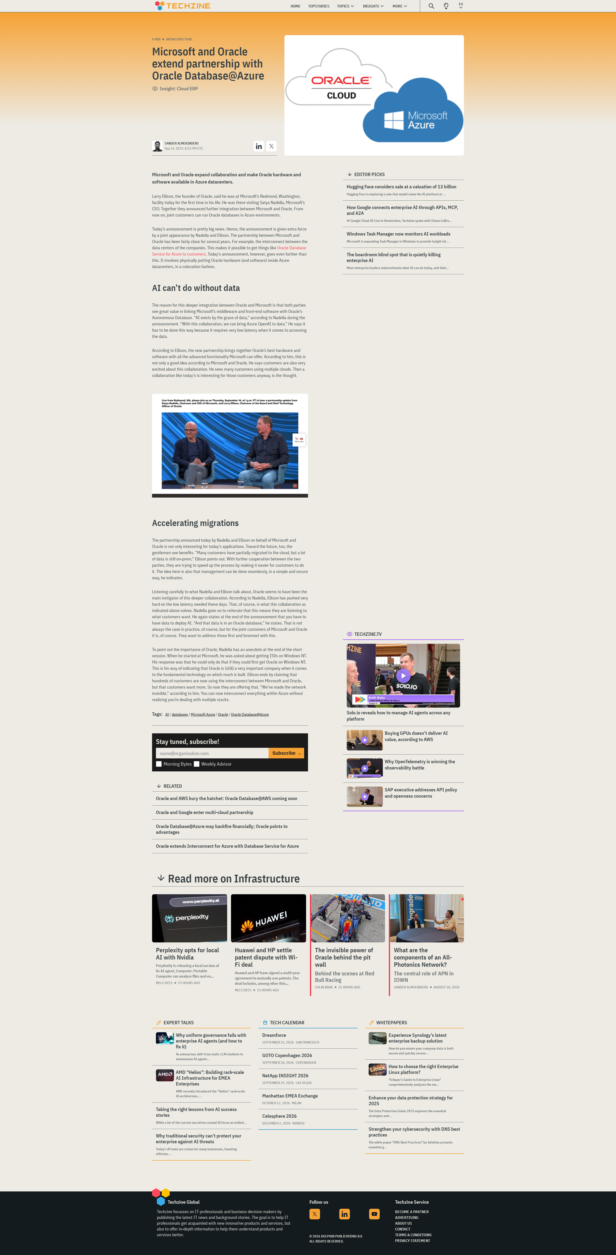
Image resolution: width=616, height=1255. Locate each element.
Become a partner (412, 1211)
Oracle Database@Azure (250, 714)
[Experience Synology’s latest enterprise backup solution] (378, 1044)
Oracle (223, 714)
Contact (402, 1229)
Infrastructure (179, 39)
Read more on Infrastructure (234, 878)
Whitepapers (391, 1022)
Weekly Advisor (216, 764)
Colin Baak (324, 987)
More (398, 6)
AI (167, 714)
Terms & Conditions (413, 1234)
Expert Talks (179, 1022)
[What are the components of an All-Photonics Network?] (427, 918)
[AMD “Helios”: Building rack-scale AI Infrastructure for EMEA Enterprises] (165, 1083)
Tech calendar (287, 1022)
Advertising (406, 1217)
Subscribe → (287, 753)
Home (296, 6)
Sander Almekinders (411, 987)
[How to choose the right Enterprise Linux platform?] (378, 1075)
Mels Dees (164, 983)
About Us (403, 1223)
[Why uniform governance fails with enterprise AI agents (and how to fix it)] (165, 1046)
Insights (371, 6)
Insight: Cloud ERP (179, 88)
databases (180, 714)
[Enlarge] (301, 407)
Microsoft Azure (203, 714)
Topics (343, 6)
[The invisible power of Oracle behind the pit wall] (348, 918)
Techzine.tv (368, 634)
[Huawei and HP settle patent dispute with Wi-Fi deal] (268, 918)
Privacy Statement (412, 1240)
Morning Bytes (178, 764)
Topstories (318, 6)
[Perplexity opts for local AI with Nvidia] (189, 918)
